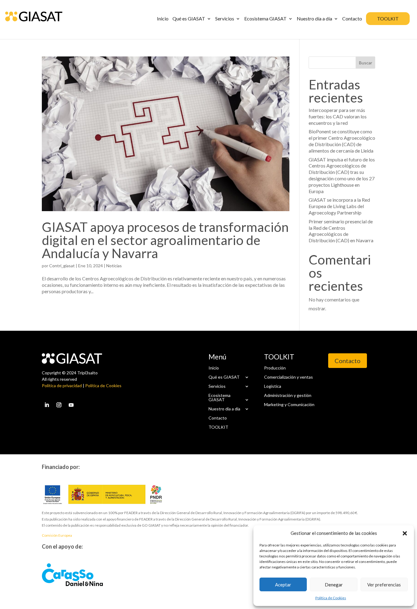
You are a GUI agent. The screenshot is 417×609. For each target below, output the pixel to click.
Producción (275, 367)
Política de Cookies (330, 598)
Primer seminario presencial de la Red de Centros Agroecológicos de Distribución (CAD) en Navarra (341, 230)
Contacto (218, 417)
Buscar (365, 62)
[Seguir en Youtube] (71, 405)
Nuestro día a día (224, 408)
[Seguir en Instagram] (59, 405)
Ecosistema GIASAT (219, 397)
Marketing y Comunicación (289, 404)
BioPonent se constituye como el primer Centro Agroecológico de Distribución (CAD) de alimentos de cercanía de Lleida (342, 140)
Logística (272, 386)
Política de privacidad (62, 385)
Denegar (334, 584)
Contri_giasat (62, 265)
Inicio (214, 367)
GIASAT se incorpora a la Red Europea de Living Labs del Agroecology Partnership (339, 206)
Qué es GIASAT (224, 376)
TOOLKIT (218, 426)
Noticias (114, 265)
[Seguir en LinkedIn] (47, 405)
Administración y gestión (287, 395)
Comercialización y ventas (288, 376)
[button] (405, 533)
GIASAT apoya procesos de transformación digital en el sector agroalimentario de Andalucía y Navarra (165, 240)
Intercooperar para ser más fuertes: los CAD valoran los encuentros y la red (338, 116)
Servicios (217, 386)
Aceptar (283, 584)
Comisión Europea (57, 535)
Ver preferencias (384, 584)
